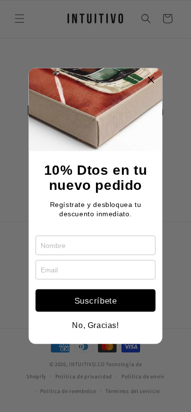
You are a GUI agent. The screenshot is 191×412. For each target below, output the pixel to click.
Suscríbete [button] (95, 300)
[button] (151, 79)
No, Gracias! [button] (95, 326)
